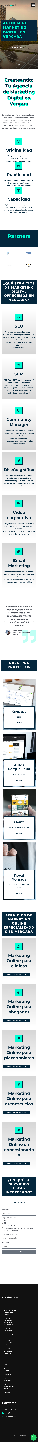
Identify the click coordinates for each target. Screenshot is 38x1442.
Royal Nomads (19, 877)
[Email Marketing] (19, 551)
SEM (19, 374)
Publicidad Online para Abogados (8, 1351)
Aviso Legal (8, 1374)
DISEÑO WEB (9, 1226)
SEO (19, 326)
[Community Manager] (19, 410)
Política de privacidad (7, 1379)
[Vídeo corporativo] (19, 503)
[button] (33, 5)
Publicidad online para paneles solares (10, 1312)
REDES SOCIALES (11, 1231)
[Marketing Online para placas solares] (19, 1038)
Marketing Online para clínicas (19, 960)
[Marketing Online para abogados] (19, 992)
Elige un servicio (9, 1218)
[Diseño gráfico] (19, 461)
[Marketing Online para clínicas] (19, 946)
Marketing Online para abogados (19, 1006)
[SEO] (19, 317)
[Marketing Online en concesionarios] (19, 1130)
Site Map (7, 1393)
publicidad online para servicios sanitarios (10, 1343)
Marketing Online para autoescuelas (19, 1098)
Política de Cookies (7, 1369)
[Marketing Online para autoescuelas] (19, 1084)
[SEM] (19, 365)
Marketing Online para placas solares (19, 1052)
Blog (5, 1364)
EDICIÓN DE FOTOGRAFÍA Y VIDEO (18, 1228)
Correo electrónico (9, 1234)
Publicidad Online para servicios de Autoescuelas (8, 1321)
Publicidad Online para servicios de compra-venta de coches (10, 1333)
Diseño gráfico (19, 469)
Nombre (5, 1210)
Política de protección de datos (9, 1386)
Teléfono (5, 1243)
